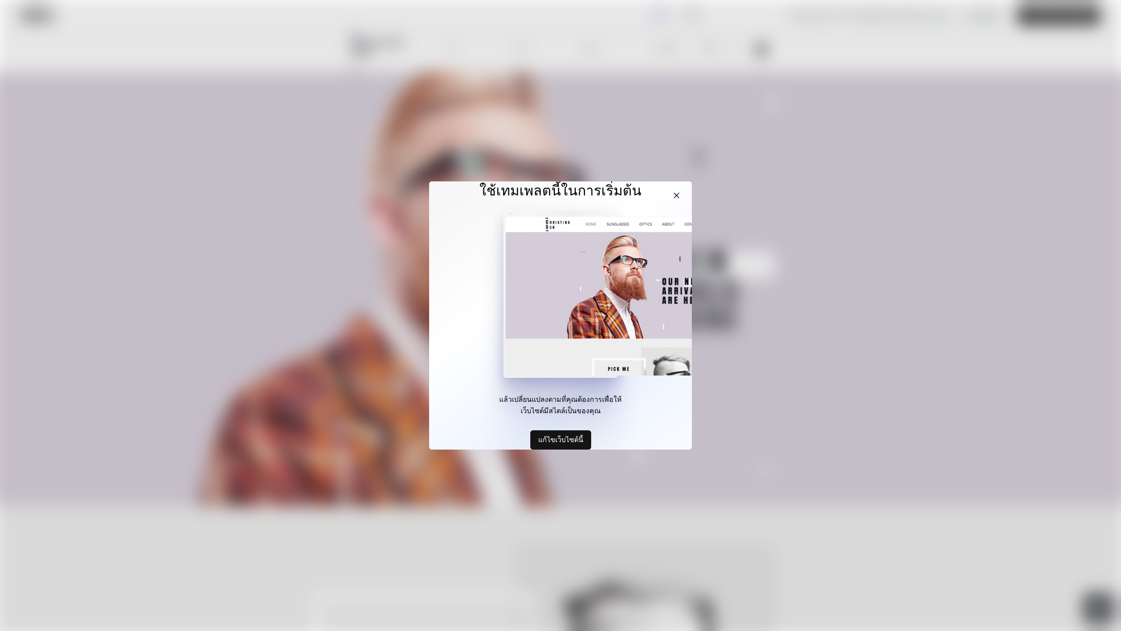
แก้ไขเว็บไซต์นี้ (560, 439)
